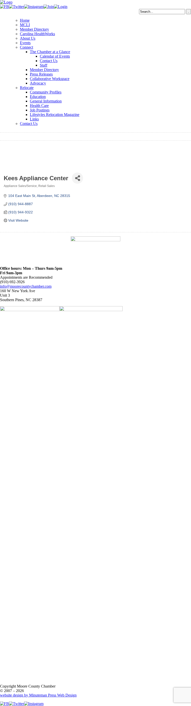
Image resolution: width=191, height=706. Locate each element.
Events (25, 43)
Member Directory (34, 29)
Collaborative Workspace (49, 79)
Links (34, 119)
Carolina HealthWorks (37, 34)
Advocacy (38, 83)
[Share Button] (77, 178)
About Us (27, 38)
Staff (43, 65)
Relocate (27, 88)
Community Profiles (45, 92)
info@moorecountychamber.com (25, 286)
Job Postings (39, 110)
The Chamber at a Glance (50, 52)
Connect (26, 47)
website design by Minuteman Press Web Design (38, 695)
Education (38, 96)
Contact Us (48, 61)
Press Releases (41, 74)
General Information (46, 101)
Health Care (39, 105)
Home (25, 20)
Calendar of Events (55, 56)
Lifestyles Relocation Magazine (54, 114)
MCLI (25, 25)
